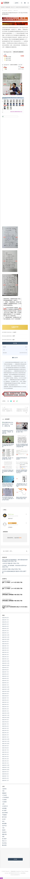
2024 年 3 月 (5, 680)
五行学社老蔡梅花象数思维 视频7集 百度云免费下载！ (14, 572)
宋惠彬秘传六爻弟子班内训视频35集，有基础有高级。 (22, 411)
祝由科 (3, 830)
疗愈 (3, 827)
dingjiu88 (14, 523)
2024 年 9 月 (5, 667)
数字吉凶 (4, 817)
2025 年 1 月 (5, 659)
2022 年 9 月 (5, 719)
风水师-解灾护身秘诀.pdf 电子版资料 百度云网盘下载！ (8, 471)
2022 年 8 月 (5, 721)
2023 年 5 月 (5, 702)
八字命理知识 (5, 797)
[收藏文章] (8, 401)
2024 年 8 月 (5, 669)
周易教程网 (7, 7)
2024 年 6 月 (5, 674)
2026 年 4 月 (5, 626)
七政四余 (4, 788)
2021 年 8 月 (5, 747)
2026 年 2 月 (5, 630)
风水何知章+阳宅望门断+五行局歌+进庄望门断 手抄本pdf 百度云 (8, 498)
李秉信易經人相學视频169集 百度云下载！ (12, 594)
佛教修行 (4, 793)
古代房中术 (5, 806)
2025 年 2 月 (5, 656)
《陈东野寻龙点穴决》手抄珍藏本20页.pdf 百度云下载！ (21, 485)
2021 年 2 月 (5, 761)
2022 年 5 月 (5, 728)
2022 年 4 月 (5, 730)
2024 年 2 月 (5, 682)
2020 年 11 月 (5, 767)
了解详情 (15, 862)
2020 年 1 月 (5, 780)
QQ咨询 (15, 357)
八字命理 (4, 795)
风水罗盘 (4, 843)
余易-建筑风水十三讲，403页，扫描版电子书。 (7, 410)
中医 (3, 791)
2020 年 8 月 (5, 774)
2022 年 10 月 (5, 717)
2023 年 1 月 (5, 711)
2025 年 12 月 (5, 635)
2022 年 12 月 (5, 713)
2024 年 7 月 (5, 672)
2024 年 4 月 (5, 678)
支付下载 (15, 343)
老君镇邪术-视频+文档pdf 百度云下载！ (11, 569)
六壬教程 (4, 799)
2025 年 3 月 (5, 654)
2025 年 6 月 (5, 648)
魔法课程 (4, 845)
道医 (3, 836)
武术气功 (4, 825)
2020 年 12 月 (5, 765)
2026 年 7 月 (5, 619)
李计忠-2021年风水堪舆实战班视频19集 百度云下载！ (8, 445)
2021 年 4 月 (5, 756)
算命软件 (4, 832)
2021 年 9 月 (5, 745)
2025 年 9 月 (5, 641)
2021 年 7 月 (5, 750)
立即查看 (15, 859)
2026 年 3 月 (5, 628)
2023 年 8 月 (5, 695)
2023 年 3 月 (5, 706)
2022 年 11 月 (5, 715)
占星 (3, 804)
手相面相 (4, 814)
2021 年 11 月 (5, 741)
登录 (20, 537)
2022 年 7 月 (5, 724)
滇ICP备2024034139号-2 (14, 873)
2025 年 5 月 (5, 650)
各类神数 (4, 808)
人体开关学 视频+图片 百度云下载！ (11, 563)
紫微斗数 (4, 834)
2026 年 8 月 (5, 617)
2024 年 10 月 (5, 665)
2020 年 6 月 (5, 778)
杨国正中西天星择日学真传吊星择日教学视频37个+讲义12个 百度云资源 (7, 485)
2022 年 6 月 (5, 726)
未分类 (3, 819)
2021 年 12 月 (5, 739)
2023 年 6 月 (5, 700)
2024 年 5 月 (5, 676)
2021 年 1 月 (5, 763)
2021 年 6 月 (5, 752)
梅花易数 (4, 823)
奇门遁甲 (4, 810)
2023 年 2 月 (5, 708)
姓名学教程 (5, 812)
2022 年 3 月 (5, 732)
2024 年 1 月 (5, 685)
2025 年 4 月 (5, 652)
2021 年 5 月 (5, 754)
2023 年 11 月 (5, 689)
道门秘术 (4, 838)
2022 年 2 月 (5, 734)
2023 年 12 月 (5, 687)
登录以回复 (26, 514)
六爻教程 (4, 801)
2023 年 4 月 (5, 704)
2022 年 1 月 (5, 737)
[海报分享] (17, 401)
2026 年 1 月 (5, 632)
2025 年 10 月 (5, 639)
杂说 (3, 821)
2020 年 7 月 (5, 776)
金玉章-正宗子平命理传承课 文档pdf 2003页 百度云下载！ (14, 607)
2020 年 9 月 (5, 771)
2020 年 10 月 (5, 769)
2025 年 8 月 (5, 643)
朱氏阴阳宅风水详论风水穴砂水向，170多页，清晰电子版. (7, 432)
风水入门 (13, 7)
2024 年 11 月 (5, 663)
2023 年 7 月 (5, 698)
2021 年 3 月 (5, 758)
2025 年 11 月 (5, 637)
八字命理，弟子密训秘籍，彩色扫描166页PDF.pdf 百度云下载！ (14, 566)
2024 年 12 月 (5, 661)
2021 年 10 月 (5, 743)
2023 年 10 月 (5, 691)
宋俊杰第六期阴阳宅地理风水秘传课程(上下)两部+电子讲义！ (21, 471)
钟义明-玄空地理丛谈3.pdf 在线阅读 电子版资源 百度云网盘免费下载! (22, 445)
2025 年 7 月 (5, 645)
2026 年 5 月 (5, 624)
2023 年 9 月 (5, 693)
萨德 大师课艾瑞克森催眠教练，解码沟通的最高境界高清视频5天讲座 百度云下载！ (15, 560)
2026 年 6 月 (5, 622)
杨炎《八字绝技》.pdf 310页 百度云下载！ (12, 582)
